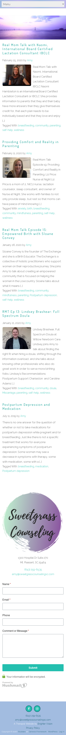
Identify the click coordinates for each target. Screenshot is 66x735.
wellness (19, 130)
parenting (55, 125)
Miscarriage (8, 392)
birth (29, 208)
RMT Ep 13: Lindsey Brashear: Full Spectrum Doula (31, 313)
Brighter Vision (45, 723)
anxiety (22, 208)
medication (41, 466)
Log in (61, 732)
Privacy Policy (33, 728)
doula (53, 388)
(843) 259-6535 (33, 569)
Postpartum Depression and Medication (26, 406)
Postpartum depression (43, 295)
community (42, 125)
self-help (7, 130)
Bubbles (22, 732)
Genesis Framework (38, 732)
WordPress (53, 732)
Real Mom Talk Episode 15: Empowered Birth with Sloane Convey (28, 233)
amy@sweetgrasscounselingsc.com (33, 574)
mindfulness (24, 213)
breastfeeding (26, 125)
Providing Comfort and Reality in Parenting (30, 144)
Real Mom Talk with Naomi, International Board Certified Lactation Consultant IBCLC (27, 49)
